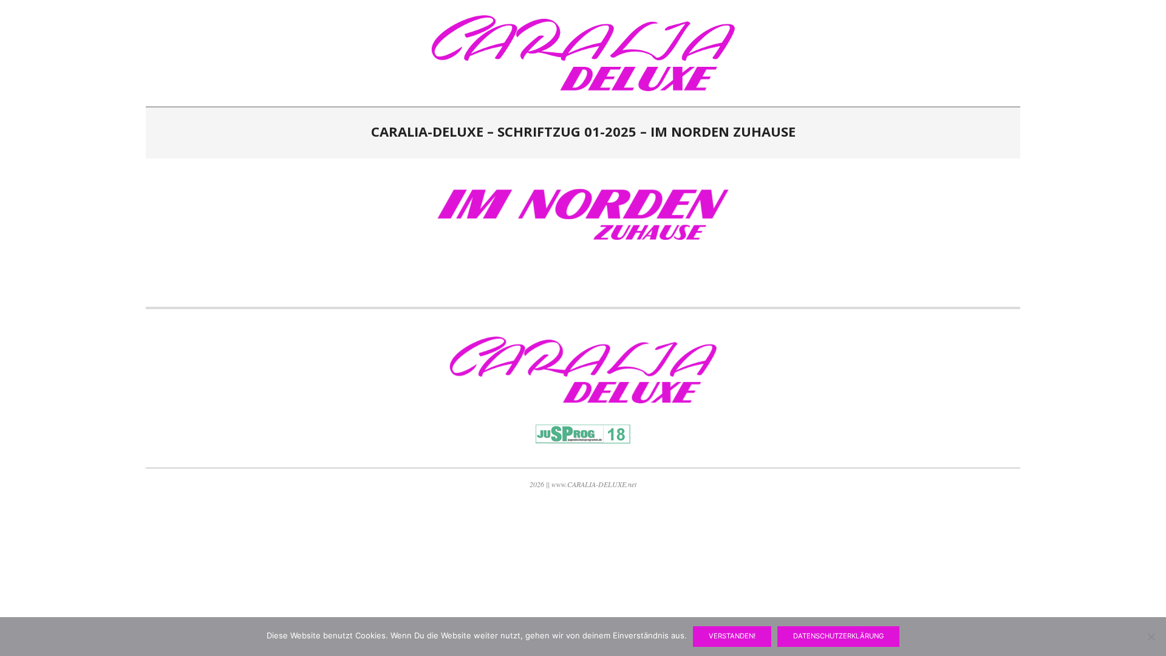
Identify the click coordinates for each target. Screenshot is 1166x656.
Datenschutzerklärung (838, 636)
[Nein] (1151, 636)
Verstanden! (732, 636)
